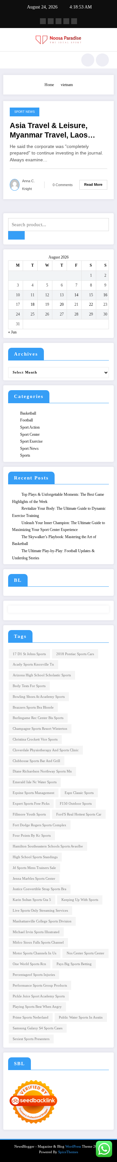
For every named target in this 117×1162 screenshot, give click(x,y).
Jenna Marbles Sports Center (34, 878)
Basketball (28, 413)
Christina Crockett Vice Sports (35, 739)
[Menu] (11, 60)
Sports (25, 455)
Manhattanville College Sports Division (42, 921)
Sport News (24, 111)
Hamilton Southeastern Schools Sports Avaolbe (48, 846)
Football (26, 420)
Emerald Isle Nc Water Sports (35, 782)
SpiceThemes (68, 1152)
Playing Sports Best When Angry (37, 1006)
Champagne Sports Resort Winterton (40, 728)
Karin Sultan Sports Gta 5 (32, 900)
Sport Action (30, 427)
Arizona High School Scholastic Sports (42, 675)
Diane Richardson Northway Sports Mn (42, 771)
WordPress (73, 1146)
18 (32, 304)
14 (76, 295)
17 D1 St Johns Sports (29, 654)
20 (62, 304)
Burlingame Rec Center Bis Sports (38, 718)
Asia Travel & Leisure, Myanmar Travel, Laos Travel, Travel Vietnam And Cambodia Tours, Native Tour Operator (57, 131)
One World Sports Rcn (29, 964)
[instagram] (66, 21)
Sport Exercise (31, 441)
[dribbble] (58, 21)
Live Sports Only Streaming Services (40, 910)
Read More (93, 184)
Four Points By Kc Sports (32, 835)
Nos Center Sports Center (85, 953)
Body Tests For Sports (29, 686)
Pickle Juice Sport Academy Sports (39, 996)
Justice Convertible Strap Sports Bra (39, 889)
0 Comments (63, 185)
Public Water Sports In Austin (81, 1017)
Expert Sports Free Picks (31, 803)
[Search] (87, 60)
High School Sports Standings (35, 857)
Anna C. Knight (28, 185)
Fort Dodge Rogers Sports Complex (39, 825)
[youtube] (74, 21)
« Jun (12, 332)
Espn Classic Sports (79, 793)
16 (105, 295)
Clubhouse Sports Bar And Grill (36, 761)
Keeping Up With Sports (79, 900)
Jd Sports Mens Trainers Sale (34, 868)
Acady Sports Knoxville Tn (33, 664)
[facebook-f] (43, 21)
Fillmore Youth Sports (29, 814)
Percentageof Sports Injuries (34, 975)
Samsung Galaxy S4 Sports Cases (37, 1028)
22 (91, 304)
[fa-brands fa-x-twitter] (51, 21)
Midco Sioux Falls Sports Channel (38, 942)
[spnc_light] (102, 59)
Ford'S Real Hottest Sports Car (78, 814)
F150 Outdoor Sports (76, 803)
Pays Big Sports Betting (74, 964)
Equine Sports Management (33, 793)
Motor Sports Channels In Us (34, 953)
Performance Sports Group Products (40, 985)
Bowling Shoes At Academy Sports (39, 697)
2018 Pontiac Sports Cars (75, 654)
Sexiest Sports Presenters (31, 1039)
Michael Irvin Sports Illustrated (36, 932)
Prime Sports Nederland (30, 1017)
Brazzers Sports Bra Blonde (33, 707)
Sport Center (30, 434)
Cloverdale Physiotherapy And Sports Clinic (46, 750)
